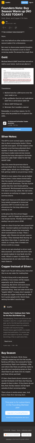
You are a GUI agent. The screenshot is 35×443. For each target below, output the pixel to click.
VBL (7, 21)
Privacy (13, 430)
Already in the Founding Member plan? (17, 417)
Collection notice (27, 430)
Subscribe (24, 2)
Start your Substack (13, 435)
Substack (8, 439)
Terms (18, 430)
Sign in (31, 2)
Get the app (26, 435)
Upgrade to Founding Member (17, 413)
